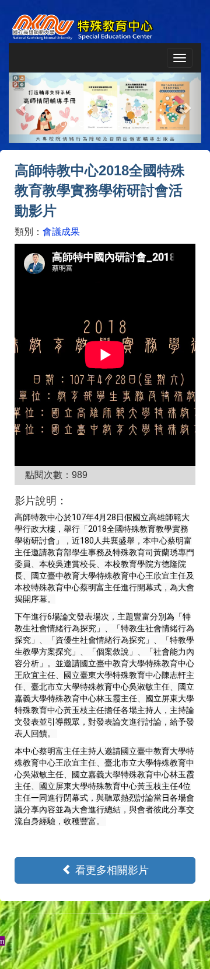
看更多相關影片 (110, 870)
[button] (23, 107)
